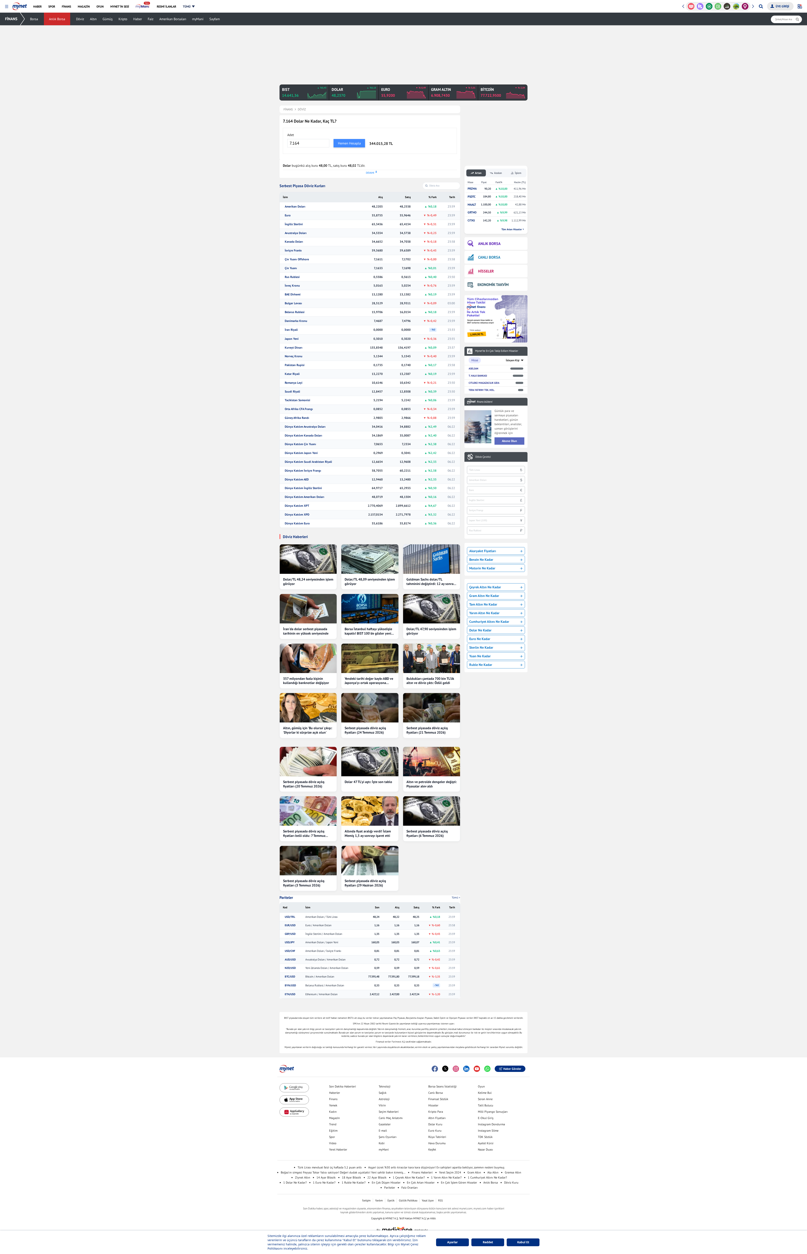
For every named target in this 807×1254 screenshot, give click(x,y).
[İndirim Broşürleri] (691, 6)
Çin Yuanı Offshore (297, 259)
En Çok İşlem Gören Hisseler (459, 1182)
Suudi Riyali (292, 391)
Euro (288, 215)
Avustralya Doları (296, 233)
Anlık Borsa (57, 19)
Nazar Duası (485, 1149)
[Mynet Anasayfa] (19, 5)
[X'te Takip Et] (445, 1069)
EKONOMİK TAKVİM (493, 284)
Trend (332, 1124)
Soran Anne (485, 1099)
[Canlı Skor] (700, 6)
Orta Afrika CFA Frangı (299, 409)
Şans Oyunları (388, 1137)
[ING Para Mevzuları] (745, 6)
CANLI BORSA (489, 257)
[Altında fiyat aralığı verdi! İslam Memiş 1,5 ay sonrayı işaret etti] (369, 811)
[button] (6, 6)
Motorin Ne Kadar (482, 568)
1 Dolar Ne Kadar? (295, 1182)
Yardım (379, 1200)
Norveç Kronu (293, 356)
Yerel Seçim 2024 (450, 1172)
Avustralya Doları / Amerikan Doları (325, 959)
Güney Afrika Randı (297, 418)
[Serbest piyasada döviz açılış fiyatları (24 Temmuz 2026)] (369, 707)
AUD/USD (290, 959)
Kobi (382, 1143)
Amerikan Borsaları (172, 19)
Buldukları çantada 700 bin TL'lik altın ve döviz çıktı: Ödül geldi (430, 680)
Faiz (150, 19)
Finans (333, 1099)
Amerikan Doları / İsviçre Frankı (323, 951)
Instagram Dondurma (491, 1124)
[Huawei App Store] (294, 1111)
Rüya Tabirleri (437, 1137)
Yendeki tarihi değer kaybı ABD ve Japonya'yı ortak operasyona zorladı (369, 680)
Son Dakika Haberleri (342, 1086)
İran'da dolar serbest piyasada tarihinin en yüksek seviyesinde (305, 631)
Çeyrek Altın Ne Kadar (485, 587)
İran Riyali (291, 330)
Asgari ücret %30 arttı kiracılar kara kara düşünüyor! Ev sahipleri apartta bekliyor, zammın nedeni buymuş (436, 1167)
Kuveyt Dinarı (293, 347)
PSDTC (472, 196)
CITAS (471, 220)
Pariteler (286, 897)
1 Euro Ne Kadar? (324, 1182)
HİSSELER (486, 271)
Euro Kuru (435, 1130)
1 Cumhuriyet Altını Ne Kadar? (487, 1177)
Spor (332, 1137)
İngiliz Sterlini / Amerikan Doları (323, 934)
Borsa (34, 19)
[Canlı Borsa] (718, 6)
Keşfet (432, 1149)
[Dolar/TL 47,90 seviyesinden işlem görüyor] (431, 608)
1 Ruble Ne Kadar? (353, 1182)
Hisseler (433, 1105)
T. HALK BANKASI (478, 375)
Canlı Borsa (435, 1093)
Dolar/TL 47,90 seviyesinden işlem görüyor (431, 631)
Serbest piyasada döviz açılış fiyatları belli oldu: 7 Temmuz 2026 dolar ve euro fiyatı (304, 833)
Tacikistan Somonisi (297, 400)
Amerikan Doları (295, 206)
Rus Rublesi (292, 277)
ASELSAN (473, 368)
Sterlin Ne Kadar (481, 647)
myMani (197, 19)
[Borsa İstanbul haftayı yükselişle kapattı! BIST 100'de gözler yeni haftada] (369, 608)
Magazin (334, 1118)
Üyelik (390, 1200)
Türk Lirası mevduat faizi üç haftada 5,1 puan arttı (330, 1167)
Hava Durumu (437, 1143)
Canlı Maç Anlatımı (391, 1118)
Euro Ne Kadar (479, 639)
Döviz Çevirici (483, 457)
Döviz (80, 19)
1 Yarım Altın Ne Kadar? (446, 1177)
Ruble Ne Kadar (480, 665)
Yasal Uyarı (428, 1200)
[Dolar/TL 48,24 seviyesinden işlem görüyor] (308, 559)
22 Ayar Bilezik (376, 1177)
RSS (440, 1200)
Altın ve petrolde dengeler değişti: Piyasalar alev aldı (431, 784)
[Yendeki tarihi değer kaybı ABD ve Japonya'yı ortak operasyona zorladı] (369, 658)
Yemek (333, 1105)
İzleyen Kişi (513, 360)
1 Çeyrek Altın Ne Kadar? (409, 1177)
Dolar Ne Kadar (480, 630)
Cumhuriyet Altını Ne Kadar (489, 621)
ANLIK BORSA (489, 243)
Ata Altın (492, 1172)
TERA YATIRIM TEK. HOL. (482, 390)
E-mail (383, 1130)
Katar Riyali (292, 374)
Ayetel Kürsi (485, 1143)
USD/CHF (290, 951)
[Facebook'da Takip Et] (435, 1069)
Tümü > (456, 897)
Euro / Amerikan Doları (318, 925)
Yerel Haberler (338, 1149)
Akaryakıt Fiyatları (482, 551)
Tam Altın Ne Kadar (483, 604)
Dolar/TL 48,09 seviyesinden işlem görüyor (370, 581)
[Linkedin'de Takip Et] (466, 1069)
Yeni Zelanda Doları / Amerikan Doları (326, 968)
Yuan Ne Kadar (480, 656)
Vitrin (382, 1105)
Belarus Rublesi (295, 312)
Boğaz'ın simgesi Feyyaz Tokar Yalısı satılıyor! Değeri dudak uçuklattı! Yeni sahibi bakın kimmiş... (343, 1172)
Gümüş (108, 19)
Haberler (334, 1093)
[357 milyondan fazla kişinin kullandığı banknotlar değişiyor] (308, 658)
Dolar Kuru (435, 1124)
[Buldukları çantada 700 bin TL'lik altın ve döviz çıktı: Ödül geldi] (431, 658)
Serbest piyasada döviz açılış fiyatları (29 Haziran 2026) (365, 883)
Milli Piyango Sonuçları (493, 1112)
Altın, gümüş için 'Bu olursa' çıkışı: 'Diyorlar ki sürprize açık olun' (307, 730)
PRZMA (472, 188)
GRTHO (472, 212)
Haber (137, 19)
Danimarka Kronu (296, 321)
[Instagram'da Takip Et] (456, 1069)
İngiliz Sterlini (294, 224)
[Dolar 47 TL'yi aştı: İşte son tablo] (369, 761)
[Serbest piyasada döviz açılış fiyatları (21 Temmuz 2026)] (431, 707)
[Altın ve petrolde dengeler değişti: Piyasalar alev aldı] (431, 761)
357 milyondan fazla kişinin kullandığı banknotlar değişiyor (306, 680)
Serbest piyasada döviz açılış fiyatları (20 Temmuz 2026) (303, 784)
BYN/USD (290, 985)
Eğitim (333, 1130)
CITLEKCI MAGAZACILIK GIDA (484, 382)
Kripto (123, 19)
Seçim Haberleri (389, 1112)
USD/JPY (290, 942)
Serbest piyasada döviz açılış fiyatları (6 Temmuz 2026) (427, 833)
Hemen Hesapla (349, 143)
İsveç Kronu (292, 285)
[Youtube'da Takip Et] (477, 1069)
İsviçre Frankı (293, 250)
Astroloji (384, 1099)
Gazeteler (385, 1124)
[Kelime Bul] (708, 6)
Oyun (481, 1086)
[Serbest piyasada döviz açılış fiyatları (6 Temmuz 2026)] (431, 811)
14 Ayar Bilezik (326, 1177)
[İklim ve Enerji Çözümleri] (727, 6)
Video (332, 1143)
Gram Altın (474, 1172)
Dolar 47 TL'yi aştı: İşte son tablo (368, 782)
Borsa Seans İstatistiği (442, 1086)
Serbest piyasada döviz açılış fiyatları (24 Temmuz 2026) (365, 730)
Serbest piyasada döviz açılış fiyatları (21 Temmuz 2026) (427, 730)
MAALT (472, 204)
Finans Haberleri (422, 1172)
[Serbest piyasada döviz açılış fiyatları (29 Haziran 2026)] (369, 860)
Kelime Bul (485, 1093)
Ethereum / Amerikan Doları (321, 994)
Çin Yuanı (291, 268)
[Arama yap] (761, 6)
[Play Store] (294, 1087)
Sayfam (214, 19)
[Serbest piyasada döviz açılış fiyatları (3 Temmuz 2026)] (308, 860)
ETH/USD (290, 994)
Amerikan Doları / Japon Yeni (321, 942)
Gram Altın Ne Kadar (484, 596)
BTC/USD (290, 976)
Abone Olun (509, 441)
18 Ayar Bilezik (351, 1177)
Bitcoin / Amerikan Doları (319, 976)
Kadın (333, 1112)
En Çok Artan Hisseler (421, 1182)
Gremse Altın (513, 1172)
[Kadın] (736, 6)
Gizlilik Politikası (408, 1200)
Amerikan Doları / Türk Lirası (321, 917)
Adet (290, 135)
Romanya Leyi (293, 383)
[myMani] (143, 6)
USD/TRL (290, 917)
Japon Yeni (292, 339)
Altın (93, 19)
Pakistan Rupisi (295, 365)
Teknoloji (384, 1086)
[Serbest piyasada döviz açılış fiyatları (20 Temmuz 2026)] (308, 761)
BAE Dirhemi (293, 294)
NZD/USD (290, 968)
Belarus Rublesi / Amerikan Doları (324, 985)
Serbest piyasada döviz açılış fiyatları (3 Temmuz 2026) (303, 883)
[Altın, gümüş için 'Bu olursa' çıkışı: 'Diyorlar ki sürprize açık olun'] (308, 707)
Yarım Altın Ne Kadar (484, 613)
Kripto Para (435, 1112)
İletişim (366, 1200)
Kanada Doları (294, 241)
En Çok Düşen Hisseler (386, 1182)
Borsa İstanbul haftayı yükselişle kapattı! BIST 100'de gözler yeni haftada (368, 631)
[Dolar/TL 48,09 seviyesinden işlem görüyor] (369, 559)
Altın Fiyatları (437, 1118)
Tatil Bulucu (485, 1105)
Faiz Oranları (409, 1187)
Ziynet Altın (302, 1177)
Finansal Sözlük (438, 1099)
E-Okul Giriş (485, 1118)
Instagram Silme (488, 1130)
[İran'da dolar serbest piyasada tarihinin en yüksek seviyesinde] (308, 608)
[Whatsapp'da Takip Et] (487, 1069)
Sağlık (382, 1093)
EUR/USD (290, 925)
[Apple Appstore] (294, 1100)
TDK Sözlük (485, 1137)
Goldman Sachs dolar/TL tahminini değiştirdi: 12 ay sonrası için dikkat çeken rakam (431, 581)
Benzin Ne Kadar (481, 559)
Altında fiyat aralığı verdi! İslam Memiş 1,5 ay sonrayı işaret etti (368, 833)
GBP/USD (290, 934)
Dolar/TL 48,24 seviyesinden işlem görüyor (308, 581)
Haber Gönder (512, 1069)
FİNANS (11, 18)
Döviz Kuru (511, 1182)
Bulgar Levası (293, 303)
